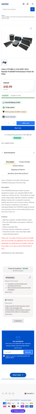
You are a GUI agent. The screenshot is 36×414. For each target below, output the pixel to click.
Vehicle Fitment (18, 166)
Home (3, 15)
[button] (8, 292)
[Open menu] (33, 4)
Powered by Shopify (26, 400)
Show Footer (18, 375)
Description (10, 162)
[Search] (32, 9)
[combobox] (18, 9)
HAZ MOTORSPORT (14, 400)
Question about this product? (18, 173)
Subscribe (28, 352)
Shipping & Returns (18, 169)
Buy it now (18, 128)
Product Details (24, 162)
